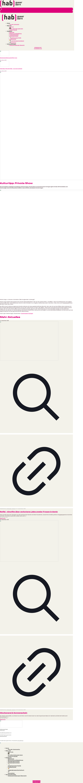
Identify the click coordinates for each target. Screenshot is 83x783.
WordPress (20, 740)
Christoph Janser (10, 508)
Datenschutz (3, 736)
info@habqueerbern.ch (5, 733)
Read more (2, 518)
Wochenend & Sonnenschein (13, 713)
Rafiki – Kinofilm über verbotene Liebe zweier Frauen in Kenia (29, 512)
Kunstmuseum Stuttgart (27, 313)
